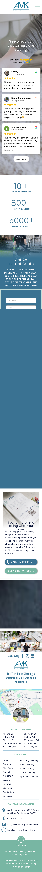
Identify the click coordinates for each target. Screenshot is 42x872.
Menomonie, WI (31, 740)
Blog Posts (8, 768)
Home (5, 760)
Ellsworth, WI (30, 734)
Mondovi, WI (30, 743)
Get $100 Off (9, 776)
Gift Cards (7, 796)
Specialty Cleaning (29, 776)
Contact (6, 772)
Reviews (7, 784)
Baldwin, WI (8, 737)
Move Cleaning (27, 768)
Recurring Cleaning (29, 760)
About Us (7, 764)
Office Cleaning (27, 772)
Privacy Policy (22, 854)
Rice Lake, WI (30, 746)
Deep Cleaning (27, 764)
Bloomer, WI (8, 740)
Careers (6, 780)
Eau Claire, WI (9, 746)
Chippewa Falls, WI (12, 743)
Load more (21, 159)
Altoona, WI (8, 734)
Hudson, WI (29, 737)
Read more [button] (9, 150)
